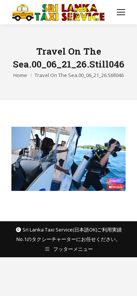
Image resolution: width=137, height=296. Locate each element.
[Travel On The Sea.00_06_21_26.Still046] (68, 159)
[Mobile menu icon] (121, 12)
